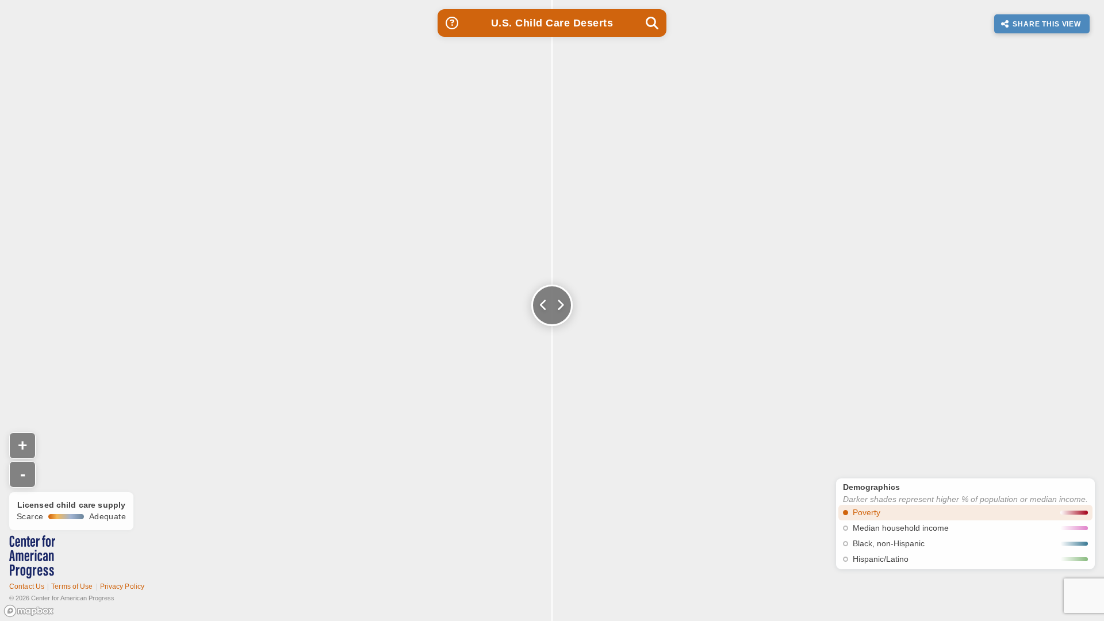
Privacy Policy (122, 586)
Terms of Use (72, 586)
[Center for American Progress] (32, 556)
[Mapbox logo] (28, 611)
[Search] (652, 23)
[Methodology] (452, 23)
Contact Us (26, 586)
